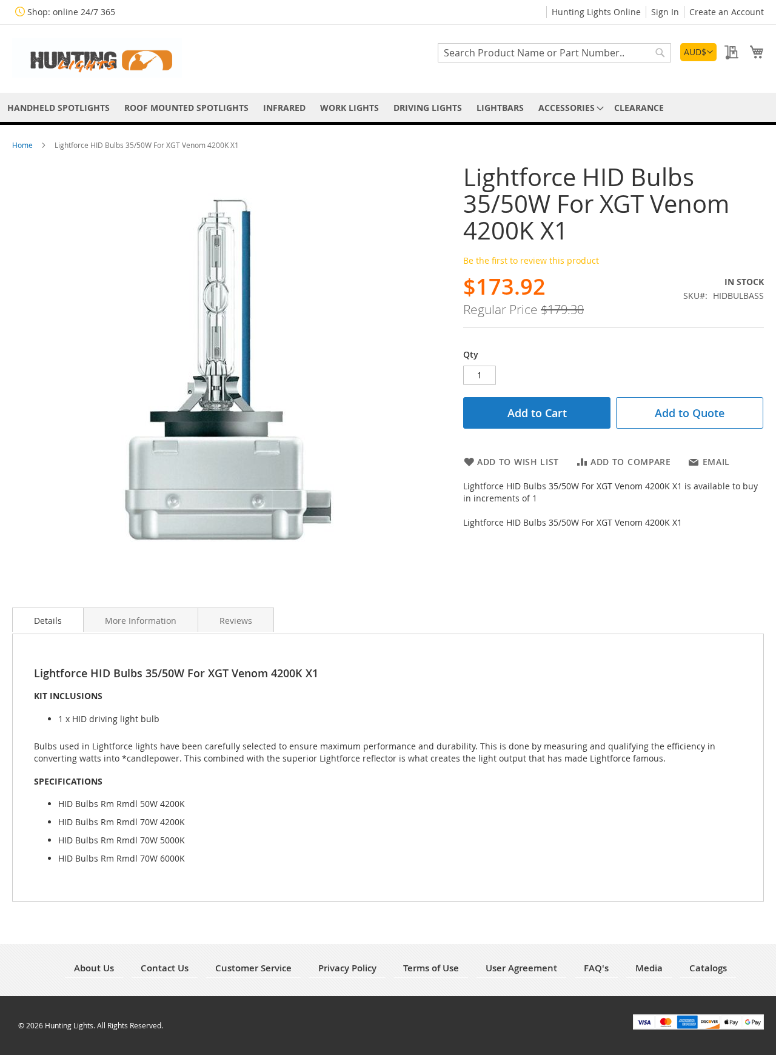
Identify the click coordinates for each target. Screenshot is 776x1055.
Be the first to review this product (531, 260)
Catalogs (708, 968)
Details (48, 620)
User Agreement (521, 968)
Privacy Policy (347, 968)
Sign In (665, 12)
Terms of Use (431, 968)
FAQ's (596, 968)
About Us (94, 968)
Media (649, 968)
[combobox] (554, 52)
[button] (698, 52)
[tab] (48, 620)
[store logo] (97, 58)
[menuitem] (58, 107)
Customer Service (253, 968)
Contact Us (165, 968)
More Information (140, 620)
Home (23, 145)
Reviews (235, 620)
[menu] (388, 107)
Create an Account (726, 12)
